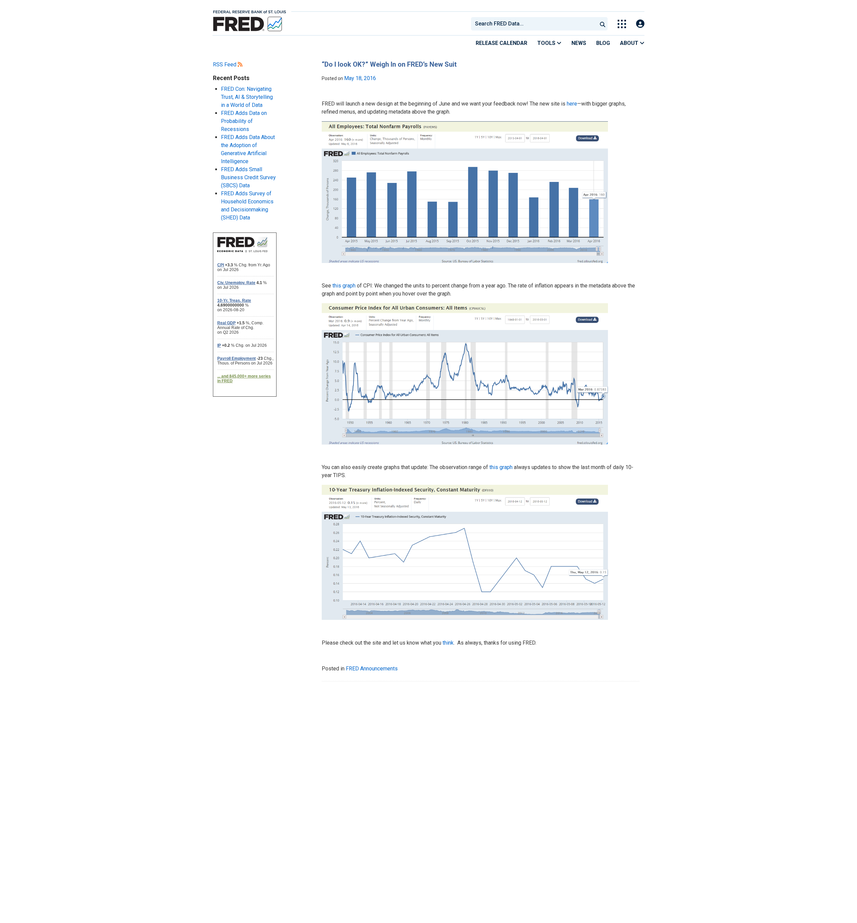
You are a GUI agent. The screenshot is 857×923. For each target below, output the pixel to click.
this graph (344, 285)
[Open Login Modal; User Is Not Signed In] (640, 24)
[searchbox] (535, 23)
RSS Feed (225, 64)
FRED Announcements (372, 668)
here (572, 104)
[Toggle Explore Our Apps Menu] (622, 24)
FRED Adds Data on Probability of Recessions (244, 121)
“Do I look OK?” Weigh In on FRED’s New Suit (389, 64)
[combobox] (533, 23)
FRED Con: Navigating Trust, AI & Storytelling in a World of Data (247, 97)
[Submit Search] (603, 23)
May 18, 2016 (360, 78)
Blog (603, 43)
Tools (547, 43)
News (578, 43)
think (448, 643)
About (630, 43)
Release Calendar (501, 43)
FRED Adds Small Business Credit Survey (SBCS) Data (248, 177)
